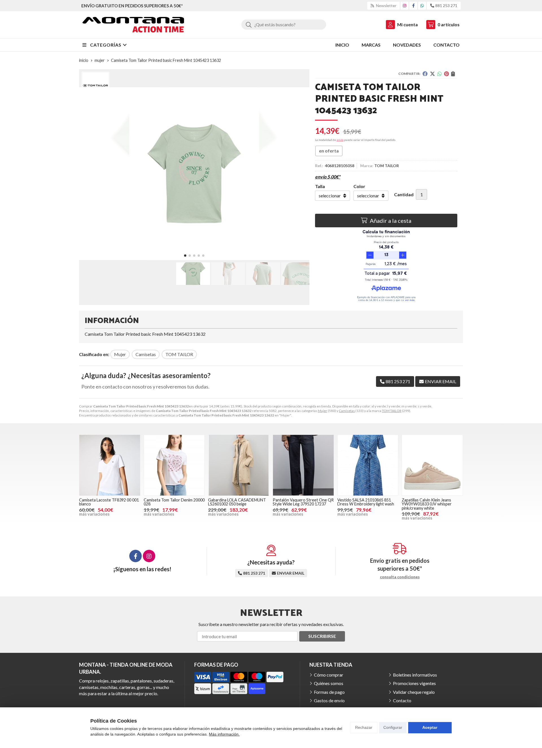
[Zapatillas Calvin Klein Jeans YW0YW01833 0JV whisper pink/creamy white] (432, 465)
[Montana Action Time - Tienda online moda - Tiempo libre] (133, 24)
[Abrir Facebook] (413, 5)
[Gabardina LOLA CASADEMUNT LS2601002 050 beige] (238, 465)
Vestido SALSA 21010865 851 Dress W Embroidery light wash (365, 502)
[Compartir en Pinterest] (446, 74)
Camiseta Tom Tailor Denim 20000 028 (174, 502)
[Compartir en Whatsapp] (439, 74)
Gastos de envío (329, 700)
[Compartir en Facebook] (425, 74)
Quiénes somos (328, 683)
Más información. (224, 734)
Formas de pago (329, 692)
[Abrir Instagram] (404, 5)
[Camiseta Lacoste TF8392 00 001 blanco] (109, 465)
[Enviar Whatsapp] (422, 5)
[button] (185, 255)
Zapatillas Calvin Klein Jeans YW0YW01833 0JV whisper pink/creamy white (427, 504)
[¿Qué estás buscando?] (283, 24)
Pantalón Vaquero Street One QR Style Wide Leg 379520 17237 (303, 502)
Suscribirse (322, 636)
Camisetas (347, 411)
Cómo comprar (328, 674)
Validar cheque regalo (414, 692)
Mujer (322, 411)
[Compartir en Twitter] (432, 74)
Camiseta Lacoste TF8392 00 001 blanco (109, 502)
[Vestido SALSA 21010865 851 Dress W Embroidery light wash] (368, 465)
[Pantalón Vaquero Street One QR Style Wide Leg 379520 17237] (303, 465)
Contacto (402, 700)
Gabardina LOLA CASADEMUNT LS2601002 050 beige (237, 502)
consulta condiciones (400, 577)
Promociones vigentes (414, 683)
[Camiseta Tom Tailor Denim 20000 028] (174, 465)
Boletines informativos (415, 674)
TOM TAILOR (391, 411)
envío (340, 139)
